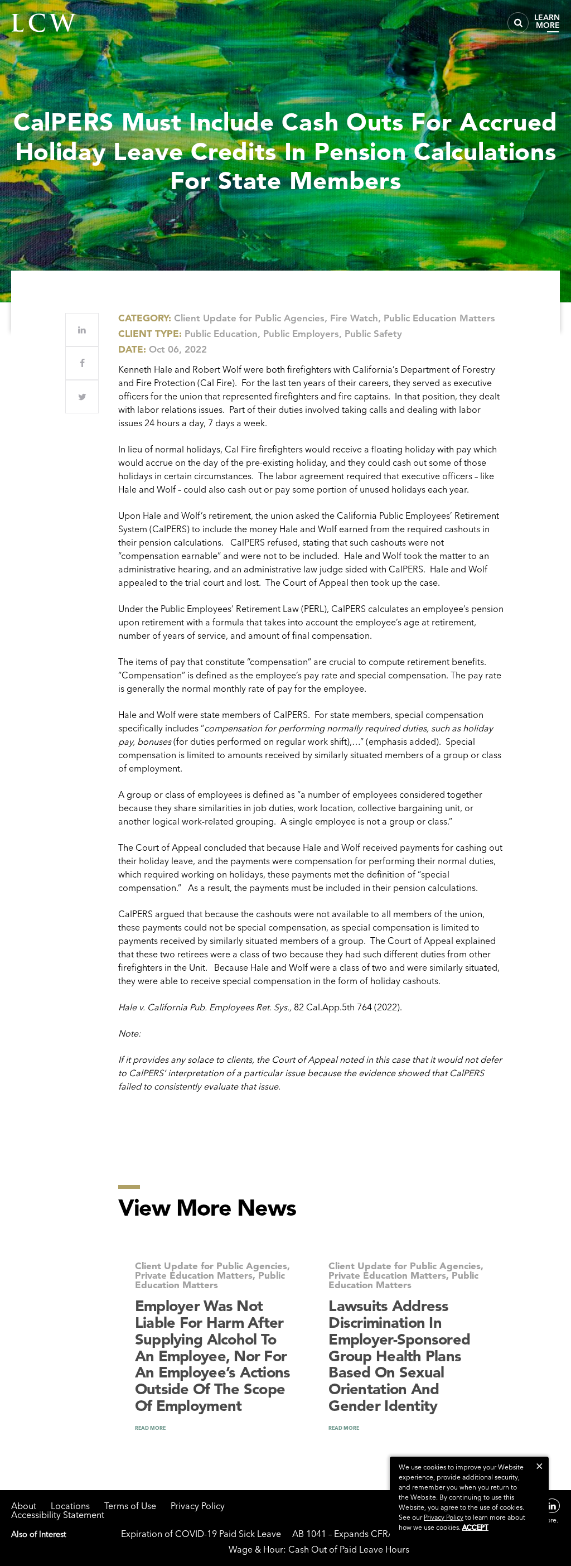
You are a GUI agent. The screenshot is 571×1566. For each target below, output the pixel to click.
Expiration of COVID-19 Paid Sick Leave (201, 1533)
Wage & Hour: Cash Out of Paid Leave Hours (319, 1549)
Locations (70, 1505)
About (23, 1505)
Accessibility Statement (57, 1514)
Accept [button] (475, 1527)
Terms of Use (130, 1505)
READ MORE (150, 1428)
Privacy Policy (198, 1505)
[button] (539, 1466)
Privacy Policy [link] (443, 1517)
